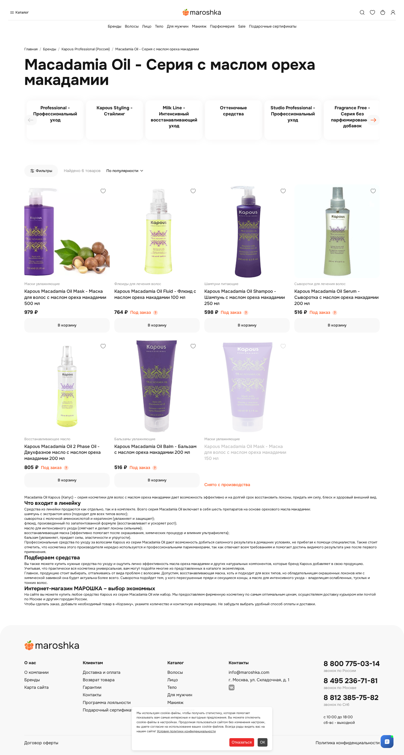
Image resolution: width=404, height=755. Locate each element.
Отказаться (242, 742)
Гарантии (92, 687)
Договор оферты (41, 742)
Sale (241, 26)
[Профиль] (393, 12)
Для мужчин (177, 26)
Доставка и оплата (101, 672)
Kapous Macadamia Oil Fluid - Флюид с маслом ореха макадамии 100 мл (155, 294)
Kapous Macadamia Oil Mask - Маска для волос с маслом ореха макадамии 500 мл (65, 297)
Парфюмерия (222, 26)
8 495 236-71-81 (351, 681)
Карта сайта (36, 687)
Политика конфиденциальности (348, 742)
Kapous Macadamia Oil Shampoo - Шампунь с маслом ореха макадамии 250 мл (244, 297)
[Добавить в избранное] (103, 191)
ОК (262, 742)
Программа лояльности (107, 702)
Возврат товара (99, 679)
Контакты (92, 694)
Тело (159, 26)
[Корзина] (383, 12)
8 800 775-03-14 (352, 664)
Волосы (132, 26)
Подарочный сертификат (108, 710)
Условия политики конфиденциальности (186, 731)
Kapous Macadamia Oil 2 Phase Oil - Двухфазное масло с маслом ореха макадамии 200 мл (62, 452)
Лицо (147, 26)
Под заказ (140, 312)
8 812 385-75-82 (351, 698)
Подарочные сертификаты (272, 26)
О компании (36, 672)
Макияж (199, 26)
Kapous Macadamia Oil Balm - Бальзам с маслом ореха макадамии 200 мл (155, 449)
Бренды (114, 26)
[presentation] (30, 120)
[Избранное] (372, 12)
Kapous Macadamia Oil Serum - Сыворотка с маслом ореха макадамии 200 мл (336, 297)
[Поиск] (362, 12)
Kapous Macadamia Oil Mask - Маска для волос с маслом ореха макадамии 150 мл (245, 452)
